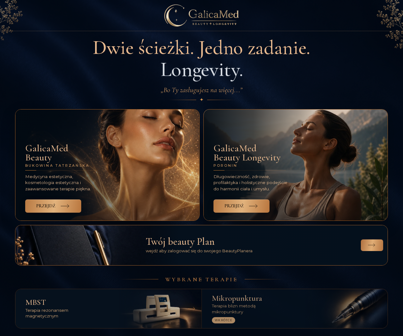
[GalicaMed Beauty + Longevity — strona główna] (201, 15)
